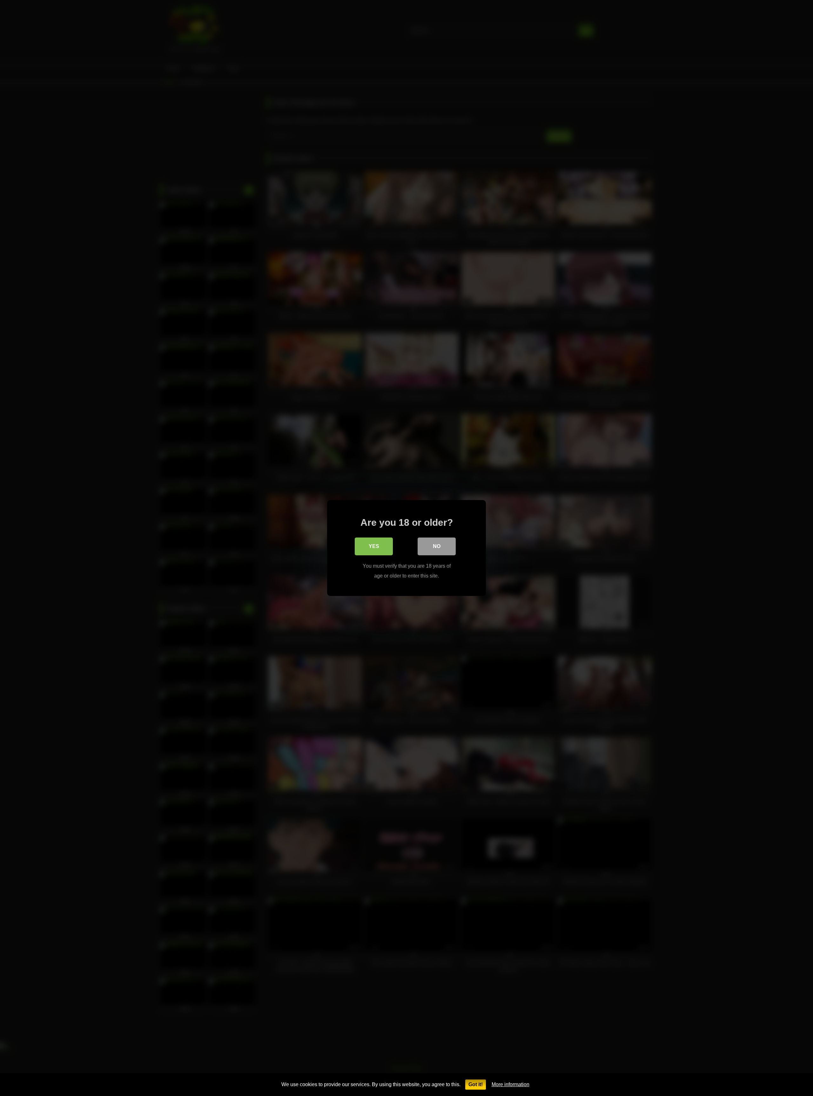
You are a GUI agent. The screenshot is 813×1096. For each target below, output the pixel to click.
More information (510, 1084)
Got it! (475, 1084)
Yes (374, 546)
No (436, 546)
